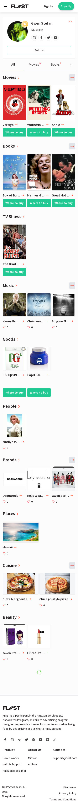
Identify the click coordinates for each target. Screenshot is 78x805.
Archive (32, 764)
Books (56, 63)
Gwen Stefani (42, 23)
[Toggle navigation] (6, 6)
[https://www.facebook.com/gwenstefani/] (41, 38)
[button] (72, 77)
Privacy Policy (67, 793)
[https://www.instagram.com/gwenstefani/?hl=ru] (34, 38)
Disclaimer (69, 787)
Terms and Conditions (63, 799)
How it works (11, 758)
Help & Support (12, 764)
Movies (35, 63)
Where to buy (14, 132)
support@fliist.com (65, 758)
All (13, 64)
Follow (39, 50)
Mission (32, 758)
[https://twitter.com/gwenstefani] (48, 38)
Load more (41, 672)
